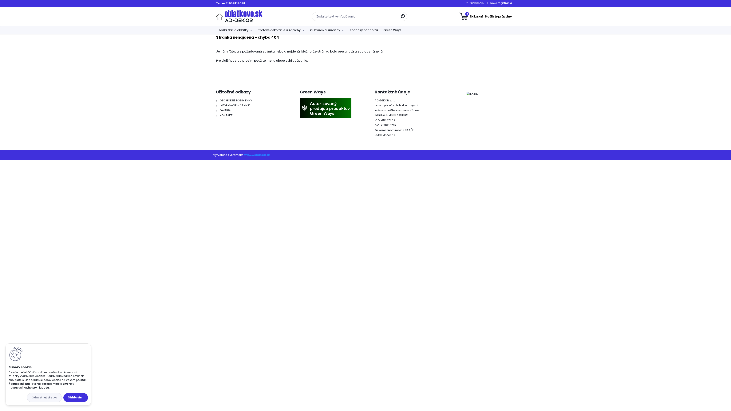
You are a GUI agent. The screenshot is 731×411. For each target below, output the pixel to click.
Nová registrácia (501, 3)
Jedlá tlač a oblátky (233, 30)
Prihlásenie (477, 3)
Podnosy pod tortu (364, 30)
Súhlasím (75, 397)
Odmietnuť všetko (44, 397)
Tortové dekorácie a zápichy (279, 30)
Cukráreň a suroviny (325, 30)
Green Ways (392, 30)
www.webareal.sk (257, 155)
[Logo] (239, 16)
